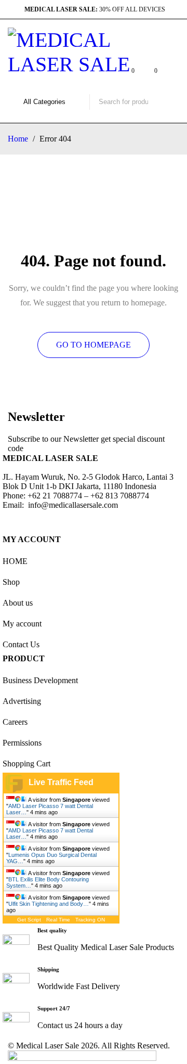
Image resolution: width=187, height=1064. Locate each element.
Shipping (48, 969)
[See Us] (69, 520)
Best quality (52, 930)
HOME (15, 561)
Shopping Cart (26, 763)
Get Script (29, 919)
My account (22, 623)
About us (18, 602)
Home (18, 138)
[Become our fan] (13, 520)
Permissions (22, 742)
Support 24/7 (53, 1008)
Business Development (40, 680)
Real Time (58, 919)
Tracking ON (90, 919)
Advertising (22, 701)
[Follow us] (41, 520)
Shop (11, 582)
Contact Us (21, 644)
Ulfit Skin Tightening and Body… (48, 904)
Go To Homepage (93, 344)
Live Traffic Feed (61, 782)
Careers (15, 721)
